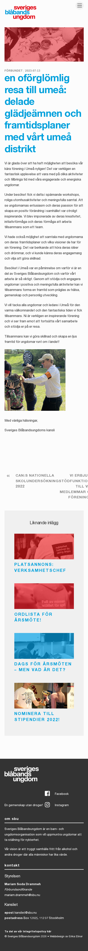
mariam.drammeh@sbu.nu (22, 895)
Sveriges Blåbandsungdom (24, 936)
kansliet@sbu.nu (26, 913)
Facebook (61, 794)
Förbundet (14, 70)
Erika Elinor (75, 936)
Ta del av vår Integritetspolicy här (28, 931)
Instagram (61, 805)
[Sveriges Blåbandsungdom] (21, 19)
